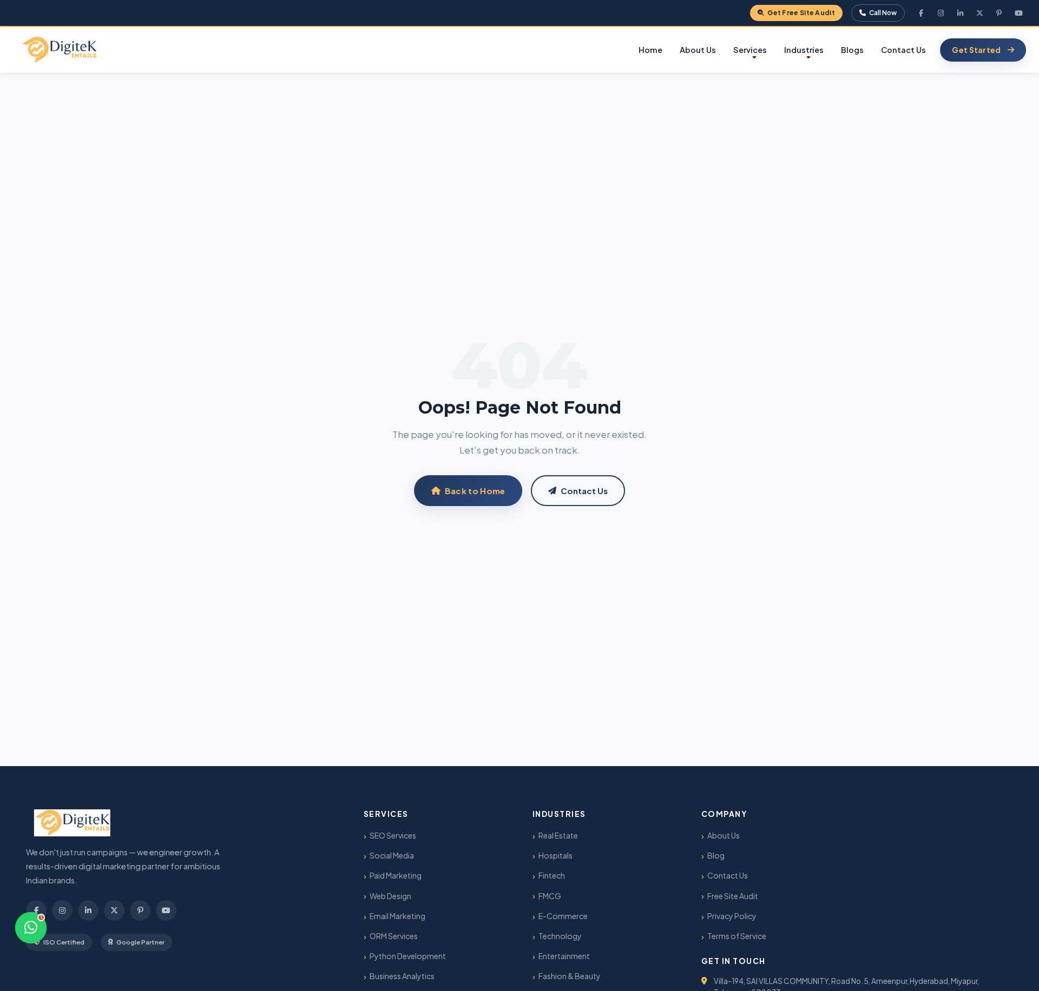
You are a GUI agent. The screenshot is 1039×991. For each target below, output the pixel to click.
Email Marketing (397, 916)
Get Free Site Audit (800, 13)
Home (650, 50)
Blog (716, 855)
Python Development (408, 956)
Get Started (976, 50)
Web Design (390, 896)
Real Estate (558, 835)
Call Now (882, 13)
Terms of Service (736, 936)
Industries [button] (804, 50)
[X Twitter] (979, 13)
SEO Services (393, 835)
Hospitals (555, 855)
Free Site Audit (732, 896)
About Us (698, 50)
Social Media (392, 855)
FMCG (549, 896)
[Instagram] (940, 13)
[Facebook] (921, 13)
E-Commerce (563, 916)
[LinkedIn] (960, 13)
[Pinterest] (999, 13)
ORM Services (394, 936)
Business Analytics (402, 976)
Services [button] (750, 50)
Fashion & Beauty (569, 976)
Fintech (551, 875)
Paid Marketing (396, 875)
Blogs (852, 50)
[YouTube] (1018, 13)
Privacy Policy (732, 916)
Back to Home (475, 490)
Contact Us (903, 50)
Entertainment (564, 956)
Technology (560, 936)
